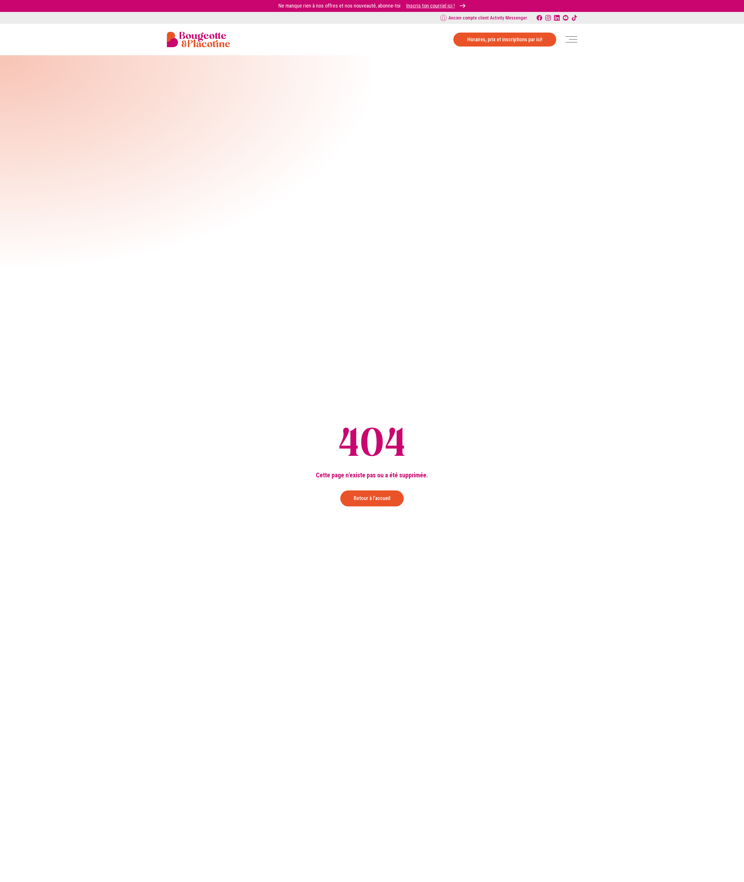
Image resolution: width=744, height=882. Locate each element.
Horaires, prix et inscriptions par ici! (504, 39)
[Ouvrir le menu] (571, 39)
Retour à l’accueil (372, 498)
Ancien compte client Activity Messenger (487, 18)
